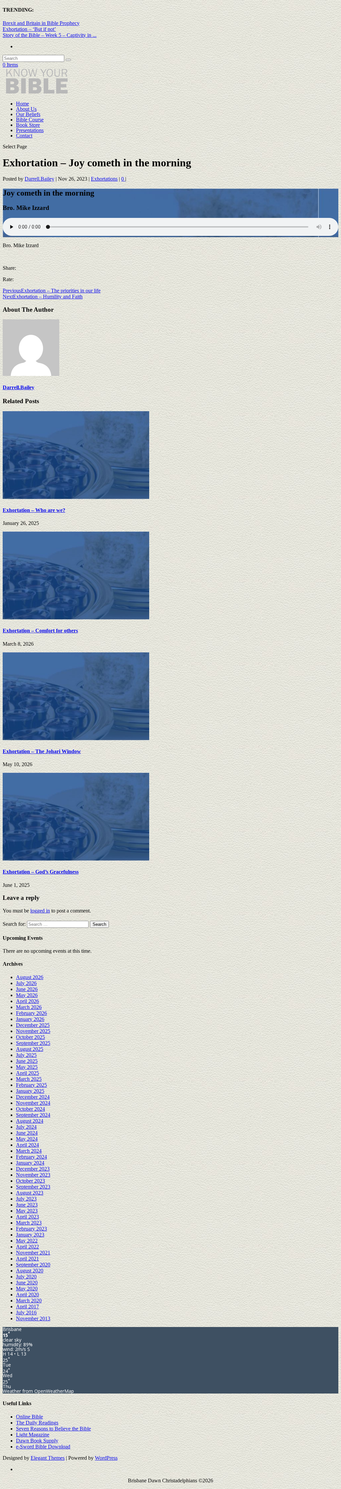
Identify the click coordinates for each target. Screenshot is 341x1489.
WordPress (106, 1458)
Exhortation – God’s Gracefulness (41, 872)
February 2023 (31, 1229)
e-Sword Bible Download (43, 1446)
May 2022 (27, 1240)
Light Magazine (32, 1434)
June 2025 (27, 1061)
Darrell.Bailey (39, 179)
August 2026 (29, 977)
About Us (26, 109)
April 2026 (27, 1001)
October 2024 (30, 1109)
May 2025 (27, 1067)
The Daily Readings (37, 1422)
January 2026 (30, 1019)
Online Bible (29, 1416)
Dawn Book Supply (37, 1440)
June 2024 (27, 1133)
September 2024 (33, 1115)
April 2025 (27, 1073)
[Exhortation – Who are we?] (76, 497)
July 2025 (26, 1055)
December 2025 (33, 1025)
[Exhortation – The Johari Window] (76, 738)
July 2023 (26, 1199)
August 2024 (29, 1121)
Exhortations (104, 179)
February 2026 (31, 1013)
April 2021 (27, 1258)
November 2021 (33, 1252)
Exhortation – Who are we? (34, 510)
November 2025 (33, 1031)
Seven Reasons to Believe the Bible (53, 1428)
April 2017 (27, 1306)
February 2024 (31, 1157)
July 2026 (26, 983)
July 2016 (26, 1312)
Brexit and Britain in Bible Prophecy (41, 23)
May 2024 (27, 1139)
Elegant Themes (48, 1458)
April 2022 (27, 1246)
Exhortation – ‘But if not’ (29, 29)
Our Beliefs (28, 114)
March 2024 (29, 1151)
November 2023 (33, 1175)
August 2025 (29, 1049)
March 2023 (29, 1223)
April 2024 (27, 1145)
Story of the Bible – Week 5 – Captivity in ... (50, 35)
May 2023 (27, 1211)
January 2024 (30, 1163)
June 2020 (27, 1282)
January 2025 (30, 1091)
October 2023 (30, 1181)
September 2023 (33, 1187)
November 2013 (33, 1318)
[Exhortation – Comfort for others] (76, 617)
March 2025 (29, 1079)
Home (22, 103)
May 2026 (27, 995)
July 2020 (26, 1276)
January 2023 (30, 1235)
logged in (40, 910)
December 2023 (33, 1169)
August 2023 (29, 1193)
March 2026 (29, 1007)
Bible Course (30, 119)
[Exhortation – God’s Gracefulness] (76, 859)
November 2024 (33, 1103)
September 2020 (33, 1264)
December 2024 (33, 1097)
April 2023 (27, 1217)
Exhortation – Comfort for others (40, 630)
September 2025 (33, 1043)
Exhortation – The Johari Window (42, 751)
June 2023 (27, 1205)
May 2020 (27, 1288)
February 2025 (31, 1085)
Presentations (30, 130)
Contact (24, 135)
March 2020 (29, 1300)
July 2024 (26, 1127)
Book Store (28, 125)
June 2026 (27, 989)
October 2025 (30, 1037)
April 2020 (27, 1294)
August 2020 (29, 1270)
